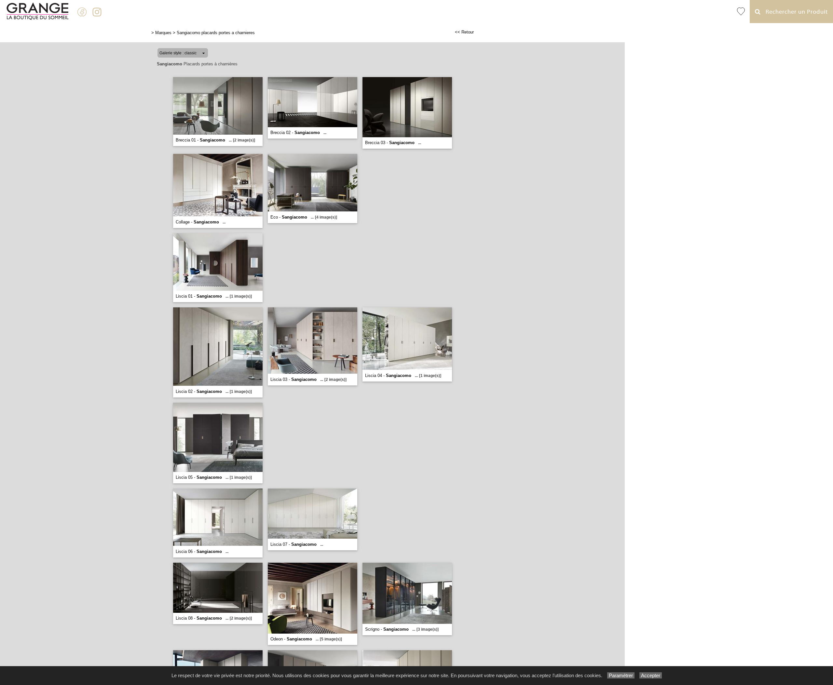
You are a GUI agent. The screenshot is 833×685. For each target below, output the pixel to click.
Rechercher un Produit (794, 11)
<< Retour (464, 32)
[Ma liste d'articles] (741, 11)
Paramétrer (621, 675)
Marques (163, 32)
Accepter (651, 675)
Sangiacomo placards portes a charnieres (216, 32)
